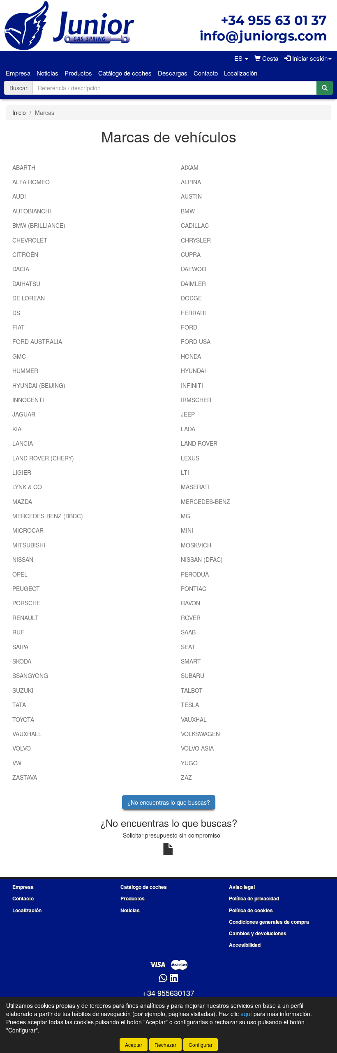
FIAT (18, 327)
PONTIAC (193, 588)
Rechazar (165, 1044)
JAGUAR (23, 414)
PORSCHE (26, 603)
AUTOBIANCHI (31, 211)
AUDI (19, 196)
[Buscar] (324, 88)
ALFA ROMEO (31, 182)
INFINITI (192, 385)
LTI (185, 472)
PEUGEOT (26, 588)
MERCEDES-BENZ (205, 501)
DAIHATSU (26, 283)
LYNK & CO (27, 487)
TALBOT (192, 690)
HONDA (191, 356)
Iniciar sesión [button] (309, 58)
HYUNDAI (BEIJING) (38, 385)
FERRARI (193, 313)
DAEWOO (193, 269)
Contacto (206, 73)
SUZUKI (22, 690)
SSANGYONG (30, 675)
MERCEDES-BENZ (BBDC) (47, 516)
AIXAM (190, 167)
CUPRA (191, 254)
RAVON (190, 603)
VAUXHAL (194, 719)
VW (16, 763)
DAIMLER (193, 283)
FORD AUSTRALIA (37, 341)
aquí (246, 1014)
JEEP (188, 414)
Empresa (18, 73)
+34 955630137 (168, 992)
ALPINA (191, 182)
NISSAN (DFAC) (202, 559)
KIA (16, 429)
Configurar (200, 1044)
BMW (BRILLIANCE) (38, 225)
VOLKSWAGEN (200, 734)
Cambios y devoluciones (257, 933)
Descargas (172, 73)
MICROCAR (28, 530)
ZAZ (186, 777)
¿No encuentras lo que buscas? (168, 802)
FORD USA (195, 341)
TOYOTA (23, 719)
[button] (241, 58)
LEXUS (190, 458)
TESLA (190, 704)
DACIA (20, 269)
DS (16, 313)
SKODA (21, 661)
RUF (18, 632)
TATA (19, 704)
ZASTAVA (24, 777)
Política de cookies (251, 910)
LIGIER (21, 472)
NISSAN (22, 559)
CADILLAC (195, 225)
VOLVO (21, 748)
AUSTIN (191, 196)
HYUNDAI (193, 370)
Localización (240, 73)
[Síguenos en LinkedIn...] (174, 978)
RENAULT (25, 617)
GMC (19, 356)
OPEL (20, 574)
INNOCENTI (28, 400)
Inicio (19, 112)
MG (185, 516)
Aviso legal (242, 886)
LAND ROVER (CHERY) (43, 458)
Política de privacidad (254, 898)
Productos (78, 73)
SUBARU (192, 675)
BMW (188, 211)
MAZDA (22, 501)
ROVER (191, 617)
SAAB (188, 632)
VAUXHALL (27, 734)
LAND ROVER (199, 443)
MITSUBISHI (28, 545)
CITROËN (25, 254)
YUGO (189, 763)
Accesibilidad (245, 944)
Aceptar (133, 1044)
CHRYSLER (196, 240)
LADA (188, 429)
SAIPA (20, 647)
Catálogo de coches (125, 73)
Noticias (47, 73)
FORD (189, 327)
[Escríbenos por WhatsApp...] (163, 978)
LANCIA (22, 443)
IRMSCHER (196, 400)
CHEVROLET (29, 240)
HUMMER (25, 370)
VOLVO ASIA (197, 748)
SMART (191, 661)
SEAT (188, 647)
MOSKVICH (196, 545)
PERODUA (195, 574)
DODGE (191, 298)
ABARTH (23, 167)
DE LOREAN (28, 298)
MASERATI (195, 487)
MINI (187, 530)
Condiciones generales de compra (269, 921)
